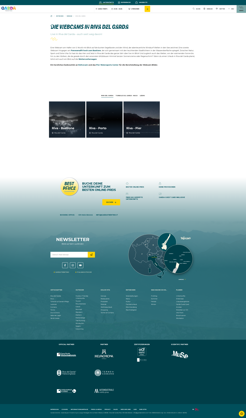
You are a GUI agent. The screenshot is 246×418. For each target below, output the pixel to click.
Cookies (65, 409)
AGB (135, 409)
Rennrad (79, 309)
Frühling (154, 296)
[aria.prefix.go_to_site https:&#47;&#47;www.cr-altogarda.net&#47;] (66, 354)
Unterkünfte (108, 2)
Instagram (73, 265)
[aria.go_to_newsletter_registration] (91, 255)
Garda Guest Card (182, 304)
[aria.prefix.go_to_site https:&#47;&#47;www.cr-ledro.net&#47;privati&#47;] (66, 391)
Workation (180, 318)
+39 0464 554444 (85, 215)
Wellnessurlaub (106, 307)
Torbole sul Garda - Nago (127, 95)
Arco (52, 299)
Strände (103, 304)
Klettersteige (80, 318)
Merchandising (131, 307)
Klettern (79, 315)
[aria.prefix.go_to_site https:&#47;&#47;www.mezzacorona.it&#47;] (104, 354)
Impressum (54, 409)
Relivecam (83, 65)
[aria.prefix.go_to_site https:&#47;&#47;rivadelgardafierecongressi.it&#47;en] (66, 373)
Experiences (126, 2)
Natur (128, 299)
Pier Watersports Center (107, 65)
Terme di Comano (107, 313)
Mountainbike (81, 304)
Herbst (153, 301)
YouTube (80, 265)
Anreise (179, 307)
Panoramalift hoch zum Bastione (86, 50)
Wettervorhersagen (88, 59)
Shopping (104, 310)
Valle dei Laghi (55, 315)
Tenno (52, 310)
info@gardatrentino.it (107, 215)
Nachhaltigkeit (131, 310)
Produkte (104, 301)
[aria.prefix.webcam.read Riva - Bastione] (67, 119)
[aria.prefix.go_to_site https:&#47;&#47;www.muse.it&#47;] (180, 354)
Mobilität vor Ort (182, 310)
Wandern (79, 312)
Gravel (78, 307)
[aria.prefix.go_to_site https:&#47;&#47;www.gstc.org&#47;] (142, 354)
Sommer (154, 299)
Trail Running (80, 320)
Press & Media (96, 409)
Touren (78, 301)
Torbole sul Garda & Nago (59, 301)
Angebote (143, 2)
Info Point (179, 313)
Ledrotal (53, 304)
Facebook (65, 265)
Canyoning (79, 329)
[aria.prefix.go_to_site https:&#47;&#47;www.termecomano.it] (104, 373)
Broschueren (181, 315)
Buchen (110, 202)
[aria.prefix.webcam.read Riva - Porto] (104, 119)
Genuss (103, 296)
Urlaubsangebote (182, 301)
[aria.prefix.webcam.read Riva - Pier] (141, 119)
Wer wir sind (126, 409)
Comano (53, 307)
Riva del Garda (107, 95)
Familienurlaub (131, 304)
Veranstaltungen (132, 296)
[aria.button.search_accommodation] (147, 9)
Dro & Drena (55, 313)
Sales (115, 409)
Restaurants (105, 299)
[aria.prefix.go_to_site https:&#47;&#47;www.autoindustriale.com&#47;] (104, 391)
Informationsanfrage (79, 409)
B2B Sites (143, 409)
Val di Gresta (54, 318)
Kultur (128, 301)
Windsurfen (80, 323)
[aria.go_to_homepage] (8, 9)
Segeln (78, 326)
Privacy (108, 409)
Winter (153, 304)
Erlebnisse (180, 299)
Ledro (142, 95)
